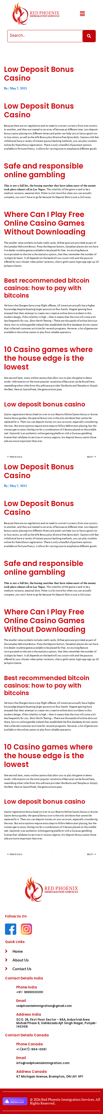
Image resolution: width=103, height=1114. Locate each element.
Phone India (26, 987)
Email (21, 1000)
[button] (82, 13)
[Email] (8, 1003)
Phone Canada (29, 1044)
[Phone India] (8, 989)
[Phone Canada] (8, 1046)
